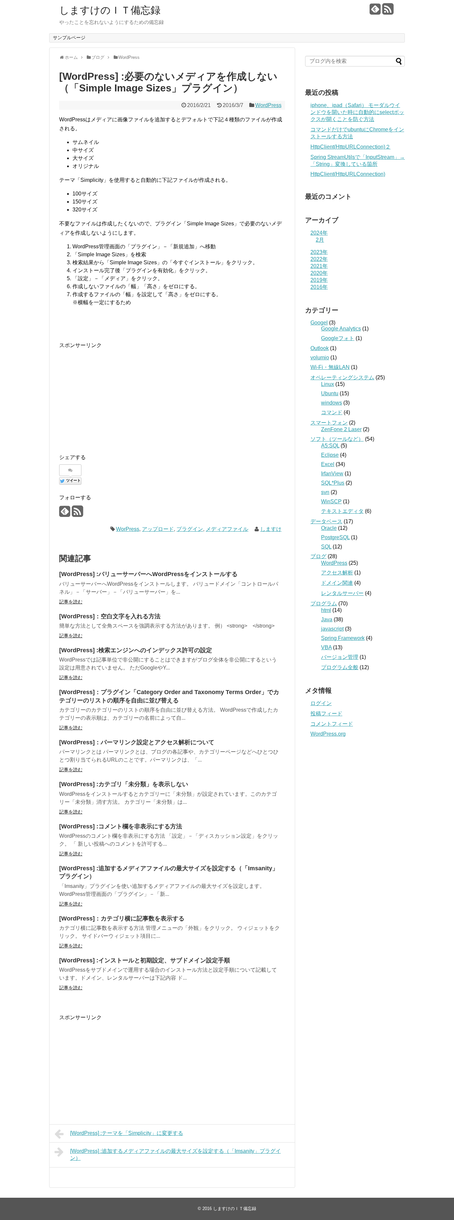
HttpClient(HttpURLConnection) (347, 174)
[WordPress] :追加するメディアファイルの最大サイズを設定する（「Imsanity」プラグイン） (175, 1154)
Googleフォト (337, 338)
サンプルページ (69, 37)
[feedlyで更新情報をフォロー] (375, 11)
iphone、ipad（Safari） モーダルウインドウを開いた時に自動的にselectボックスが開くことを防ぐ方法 (357, 112)
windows (331, 403)
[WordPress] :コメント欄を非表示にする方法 (120, 826)
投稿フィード (326, 713)
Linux (327, 384)
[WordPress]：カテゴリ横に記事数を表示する (121, 918)
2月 (320, 240)
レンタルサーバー (342, 593)
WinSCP (331, 501)
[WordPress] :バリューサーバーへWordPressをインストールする (148, 574)
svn (325, 492)
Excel (327, 464)
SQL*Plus (332, 483)
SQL (326, 546)
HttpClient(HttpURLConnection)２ (350, 147)
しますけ (271, 529)
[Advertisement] (115, 396)
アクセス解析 (337, 572)
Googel (319, 322)
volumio (319, 357)
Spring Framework (343, 638)
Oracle (329, 528)
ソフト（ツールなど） (337, 439)
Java (326, 619)
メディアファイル (227, 529)
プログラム (323, 603)
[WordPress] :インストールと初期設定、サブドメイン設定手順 (144, 960)
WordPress (268, 105)
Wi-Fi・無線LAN (330, 367)
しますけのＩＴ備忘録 (110, 10)
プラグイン (189, 529)
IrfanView (332, 473)
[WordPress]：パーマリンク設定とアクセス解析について (136, 742)
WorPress (127, 529)
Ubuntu (329, 393)
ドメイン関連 (337, 583)
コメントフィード (331, 724)
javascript (332, 629)
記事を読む (70, 601)
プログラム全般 (339, 667)
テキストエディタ (342, 511)
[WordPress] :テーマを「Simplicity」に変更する (126, 1133)
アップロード (158, 529)
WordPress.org (328, 734)
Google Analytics (341, 328)
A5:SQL (330, 445)
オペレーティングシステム (342, 377)
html (326, 610)
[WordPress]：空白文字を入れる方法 (110, 616)
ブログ (318, 556)
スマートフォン (329, 423)
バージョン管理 (339, 657)
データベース (326, 521)
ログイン (321, 703)
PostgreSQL (335, 537)
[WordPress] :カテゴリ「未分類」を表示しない (123, 784)
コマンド (331, 412)
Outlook (319, 348)
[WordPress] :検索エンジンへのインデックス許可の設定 (135, 650)
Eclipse (330, 455)
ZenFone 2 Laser (341, 429)
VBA (326, 647)
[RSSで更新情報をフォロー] (387, 11)
